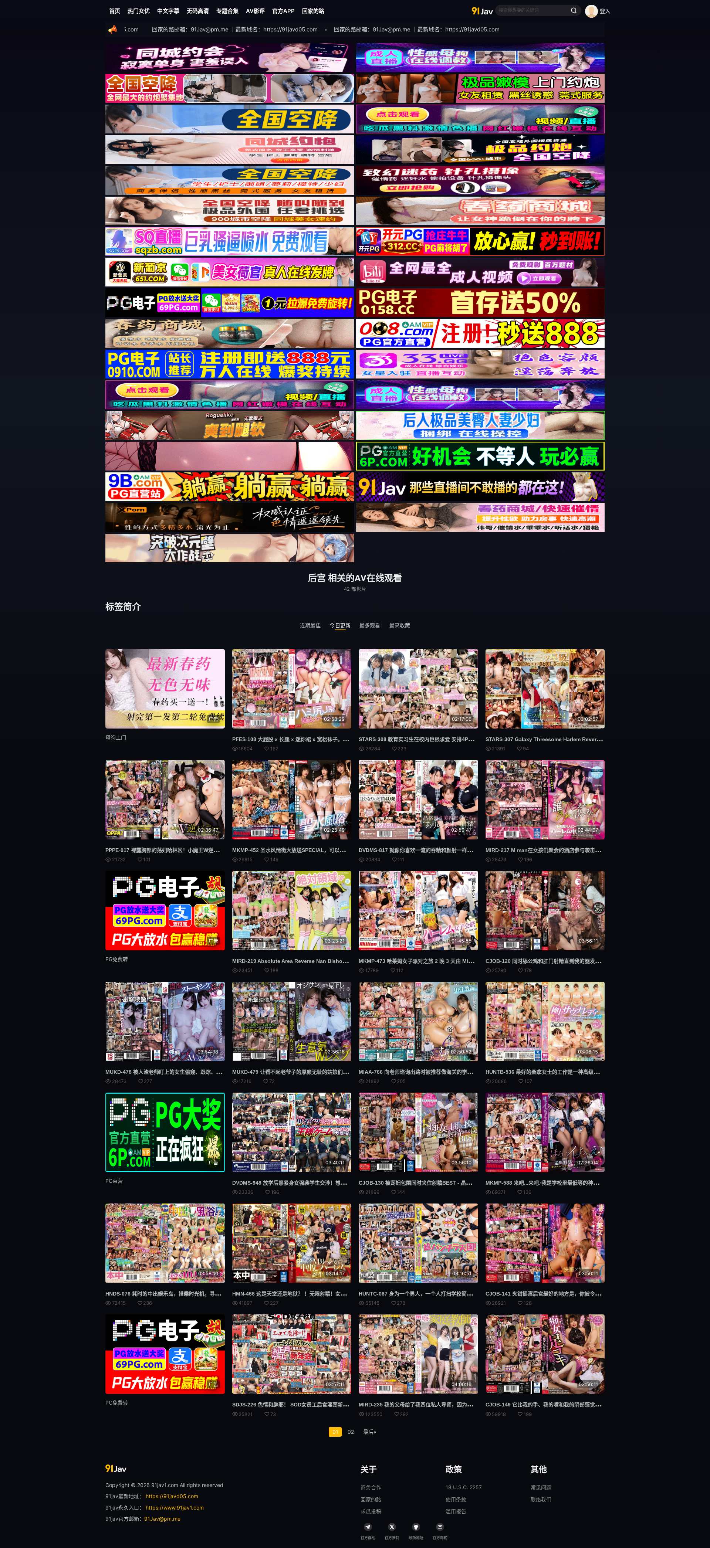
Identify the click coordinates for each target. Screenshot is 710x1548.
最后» (369, 1432)
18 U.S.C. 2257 (464, 1487)
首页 (114, 10)
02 (351, 1432)
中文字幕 (168, 10)
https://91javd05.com (172, 1496)
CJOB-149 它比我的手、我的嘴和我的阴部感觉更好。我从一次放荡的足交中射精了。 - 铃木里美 (597, 1404)
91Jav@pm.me (162, 1518)
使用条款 (456, 1499)
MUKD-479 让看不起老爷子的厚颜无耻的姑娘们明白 (292, 1072)
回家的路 (313, 10)
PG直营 (114, 1181)
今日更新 (340, 625)
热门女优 (139, 10)
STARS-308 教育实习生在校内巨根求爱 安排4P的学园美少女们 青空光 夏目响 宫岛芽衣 (460, 739)
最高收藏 (399, 625)
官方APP (283, 10)
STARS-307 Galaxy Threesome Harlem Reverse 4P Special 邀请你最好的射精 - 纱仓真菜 (592, 739)
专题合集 (227, 10)
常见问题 (541, 1487)
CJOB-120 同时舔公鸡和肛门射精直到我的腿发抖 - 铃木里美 (556, 961)
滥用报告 (456, 1511)
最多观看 (370, 625)
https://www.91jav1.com (175, 1507)
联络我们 (541, 1499)
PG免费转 (116, 959)
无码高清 (198, 10)
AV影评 (255, 10)
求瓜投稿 (371, 1511)
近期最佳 (310, 625)
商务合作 (371, 1487)
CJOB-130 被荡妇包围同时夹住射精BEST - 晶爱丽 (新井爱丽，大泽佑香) (443, 1182)
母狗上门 (115, 737)
